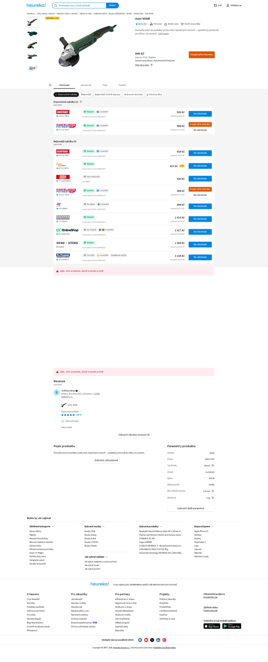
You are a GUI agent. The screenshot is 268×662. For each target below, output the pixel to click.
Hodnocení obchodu (133, 94)
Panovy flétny (35, 531)
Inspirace (163, 614)
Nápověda (119, 630)
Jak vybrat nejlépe (94, 557)
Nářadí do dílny (86, 13)
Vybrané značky (92, 526)
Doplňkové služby (118, 255)
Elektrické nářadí (100, 13)
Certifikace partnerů (168, 610)
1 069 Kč (180, 243)
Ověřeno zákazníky (167, 599)
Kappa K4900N (145, 542)
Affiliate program (122, 622)
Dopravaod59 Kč (178, 247)
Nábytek (198, 553)
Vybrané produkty (149, 526)
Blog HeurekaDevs (35, 622)
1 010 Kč (180, 218)
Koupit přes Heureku (200, 124)
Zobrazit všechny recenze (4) (134, 435)
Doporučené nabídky (67, 94)
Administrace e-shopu (124, 599)
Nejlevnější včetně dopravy (107, 94)
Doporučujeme (202, 526)
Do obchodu (200, 113)
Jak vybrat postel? (92, 569)
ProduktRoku (165, 607)
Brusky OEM (89, 531)
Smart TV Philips (36, 553)
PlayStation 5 (200, 542)
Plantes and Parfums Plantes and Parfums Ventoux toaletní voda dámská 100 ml (161, 535)
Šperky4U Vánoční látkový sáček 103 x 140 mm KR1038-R (161, 531)
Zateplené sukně (36, 560)
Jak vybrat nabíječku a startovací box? (100, 561)
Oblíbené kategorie (39, 526)
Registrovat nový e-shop (126, 603)
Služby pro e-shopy (123, 607)
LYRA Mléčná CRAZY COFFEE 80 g (153, 549)
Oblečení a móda (201, 556)
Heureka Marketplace (124, 610)
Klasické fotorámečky (38, 538)
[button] (64, 85)
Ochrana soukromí (79, 618)
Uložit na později (192, 24)
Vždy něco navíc (142, 65)
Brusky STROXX (91, 542)
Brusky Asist (138, 13)
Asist (212, 452)
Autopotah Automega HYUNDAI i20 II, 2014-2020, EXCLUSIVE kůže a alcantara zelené (161, 553)
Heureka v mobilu (78, 603)
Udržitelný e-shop (167, 618)
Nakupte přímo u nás (80, 610)
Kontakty (31, 603)
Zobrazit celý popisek (106, 460)
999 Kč (181, 126)
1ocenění (103, 111)
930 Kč (181, 179)
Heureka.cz (31, 13)
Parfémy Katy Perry (37, 556)
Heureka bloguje (34, 618)
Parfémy (197, 535)
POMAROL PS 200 (147, 538)
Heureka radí (76, 607)
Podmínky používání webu (164, 647)
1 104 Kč (180, 256)
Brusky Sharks (90, 546)
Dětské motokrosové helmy (41, 549)
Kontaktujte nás (211, 597)
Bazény (197, 538)
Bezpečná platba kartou (81, 622)
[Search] (50, 85)
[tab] (64, 85)
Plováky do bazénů (37, 564)
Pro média (31, 614)
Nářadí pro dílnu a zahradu (67, 13)
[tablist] (122, 85)
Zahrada (197, 549)
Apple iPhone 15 (201, 531)
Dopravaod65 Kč (178, 116)
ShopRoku (163, 603)
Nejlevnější (86, 94)
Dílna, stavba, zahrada (46, 13)
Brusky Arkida (90, 535)
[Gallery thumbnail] (32, 22)
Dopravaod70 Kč (178, 130)
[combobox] (79, 5)
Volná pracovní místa (36, 610)
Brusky (129, 13)
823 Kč (177, 166)
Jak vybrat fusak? (91, 565)
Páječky (32, 535)
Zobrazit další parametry (190, 508)
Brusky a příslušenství (117, 13)
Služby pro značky (123, 614)
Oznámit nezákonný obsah (38, 626)
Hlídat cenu (173, 24)
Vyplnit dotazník (210, 610)
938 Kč (181, 112)
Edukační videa (121, 626)
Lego (196, 546)
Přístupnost (32, 630)
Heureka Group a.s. (121, 647)
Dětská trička (35, 546)
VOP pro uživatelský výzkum (83, 626)
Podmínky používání (35, 607)
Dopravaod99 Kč (178, 234)
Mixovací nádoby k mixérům (41, 542)
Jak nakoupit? (77, 599)
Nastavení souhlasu (79, 614)
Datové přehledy (122, 618)
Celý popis (163, 33)
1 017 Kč (180, 230)
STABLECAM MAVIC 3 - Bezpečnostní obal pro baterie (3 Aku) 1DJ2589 (161, 546)
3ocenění (109, 229)
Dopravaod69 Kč (178, 221)
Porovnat (158, 24)
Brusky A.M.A (90, 538)
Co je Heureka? (33, 599)
